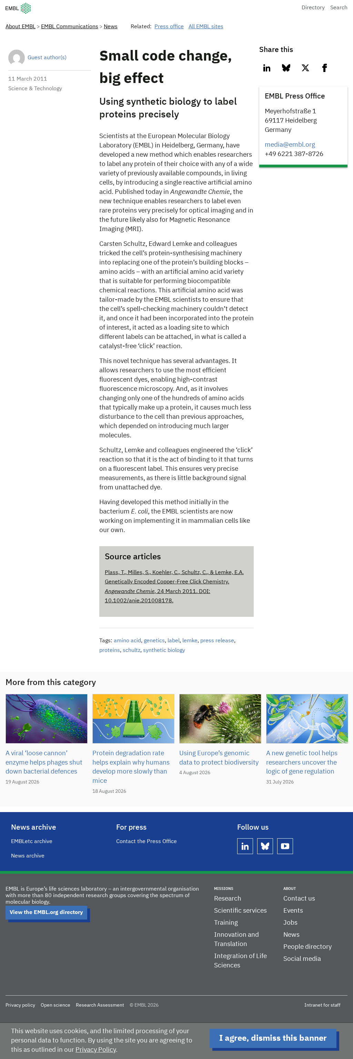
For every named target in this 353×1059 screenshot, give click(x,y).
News (111, 27)
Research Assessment (100, 1005)
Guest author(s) (47, 58)
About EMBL (21, 27)
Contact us (299, 898)
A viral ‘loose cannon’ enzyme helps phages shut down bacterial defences (44, 762)
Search (338, 8)
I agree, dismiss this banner (273, 1038)
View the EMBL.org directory (46, 912)
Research (227, 898)
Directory (313, 8)
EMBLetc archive (31, 841)
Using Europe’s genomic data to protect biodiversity (219, 758)
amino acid (127, 641)
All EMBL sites (206, 27)
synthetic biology (164, 650)
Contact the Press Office (146, 841)
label (174, 641)
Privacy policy (20, 1005)
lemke (190, 641)
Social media (302, 959)
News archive (27, 856)
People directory (307, 947)
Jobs (290, 923)
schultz (131, 650)
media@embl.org (290, 145)
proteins (109, 650)
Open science (55, 1005)
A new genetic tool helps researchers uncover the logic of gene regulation (301, 762)
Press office (169, 27)
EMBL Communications (69, 27)
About (289, 889)
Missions (223, 889)
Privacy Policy (95, 1050)
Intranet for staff (322, 1005)
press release (217, 641)
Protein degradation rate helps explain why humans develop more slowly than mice (131, 767)
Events (293, 910)
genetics (154, 641)
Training (226, 923)
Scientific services (240, 910)
